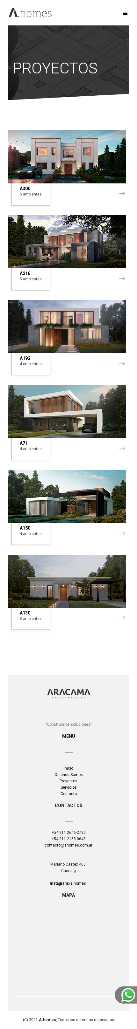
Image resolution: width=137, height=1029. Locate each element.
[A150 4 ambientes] (68, 496)
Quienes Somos (68, 774)
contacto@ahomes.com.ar (68, 845)
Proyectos (68, 781)
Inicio (68, 768)
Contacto (69, 794)
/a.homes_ (69, 883)
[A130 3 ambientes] (68, 581)
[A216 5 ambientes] (68, 241)
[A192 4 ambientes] (68, 326)
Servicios (69, 787)
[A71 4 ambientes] (68, 411)
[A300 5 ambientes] (68, 156)
